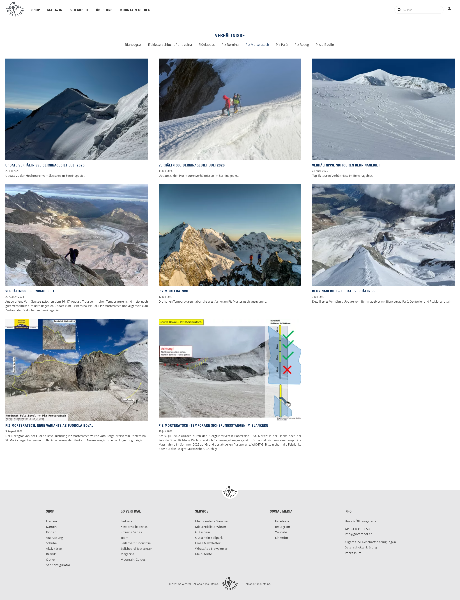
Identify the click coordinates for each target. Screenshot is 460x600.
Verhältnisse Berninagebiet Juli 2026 (192, 165)
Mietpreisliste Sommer (212, 521)
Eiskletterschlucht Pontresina (170, 44)
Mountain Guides (133, 559)
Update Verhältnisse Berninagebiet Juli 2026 (45, 165)
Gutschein (202, 532)
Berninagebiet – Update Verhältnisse (345, 291)
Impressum (353, 553)
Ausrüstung (54, 538)
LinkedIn (281, 538)
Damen (51, 527)
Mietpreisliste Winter (210, 527)
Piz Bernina (230, 44)
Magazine (128, 554)
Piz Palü (282, 44)
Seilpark (126, 521)
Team (124, 538)
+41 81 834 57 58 (357, 529)
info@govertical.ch (358, 534)
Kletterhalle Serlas (134, 527)
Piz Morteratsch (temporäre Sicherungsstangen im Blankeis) (213, 425)
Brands (51, 554)
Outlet (50, 559)
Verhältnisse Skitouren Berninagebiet (346, 165)
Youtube (281, 532)
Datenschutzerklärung (360, 547)
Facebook (281, 521)
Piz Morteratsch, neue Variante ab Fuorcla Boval (49, 425)
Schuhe (51, 543)
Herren (51, 521)
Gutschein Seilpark (209, 538)
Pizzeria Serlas (131, 532)
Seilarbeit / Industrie (136, 543)
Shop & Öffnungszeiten (361, 521)
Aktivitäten (54, 548)
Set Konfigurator (58, 565)
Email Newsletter (207, 543)
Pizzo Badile (325, 44)
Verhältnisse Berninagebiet (30, 291)
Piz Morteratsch (257, 44)
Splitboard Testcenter (136, 548)
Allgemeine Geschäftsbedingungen (370, 542)
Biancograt (133, 44)
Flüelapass (207, 44)
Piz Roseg (302, 44)
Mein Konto (203, 554)
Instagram (282, 527)
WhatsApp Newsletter (211, 548)
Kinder (51, 532)
